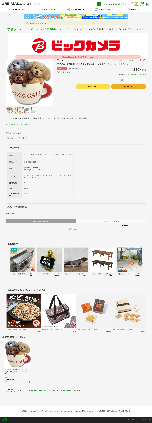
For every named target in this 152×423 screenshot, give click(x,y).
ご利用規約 (82, 411)
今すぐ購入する (128, 86)
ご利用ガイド (26, 411)
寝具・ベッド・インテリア (48, 391)
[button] (140, 263)
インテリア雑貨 (66, 391)
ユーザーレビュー (41, 221)
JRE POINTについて (56, 411)
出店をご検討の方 (112, 411)
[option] (29, 82)
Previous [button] (16, 82)
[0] (129, 3)
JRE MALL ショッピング (11, 29)
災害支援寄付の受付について (39, 23)
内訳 (144, 74)
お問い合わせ (45, 411)
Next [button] (42, 82)
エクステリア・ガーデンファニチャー (73, 29)
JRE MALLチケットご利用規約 (96, 411)
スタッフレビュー (111, 221)
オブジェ (77, 391)
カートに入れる (93, 86)
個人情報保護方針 (124, 411)
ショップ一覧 (35, 411)
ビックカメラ (32, 391)
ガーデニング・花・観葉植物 (46, 29)
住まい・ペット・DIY (26, 29)
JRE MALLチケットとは (70, 411)
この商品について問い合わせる (127, 60)
